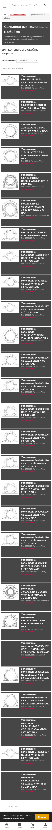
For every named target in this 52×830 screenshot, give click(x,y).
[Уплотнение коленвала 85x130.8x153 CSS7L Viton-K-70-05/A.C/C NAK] (10, 621)
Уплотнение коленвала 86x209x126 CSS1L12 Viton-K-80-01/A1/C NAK (35, 513)
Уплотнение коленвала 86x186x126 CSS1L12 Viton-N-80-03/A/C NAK (35, 411)
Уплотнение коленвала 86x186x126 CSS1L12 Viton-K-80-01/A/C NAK (35, 359)
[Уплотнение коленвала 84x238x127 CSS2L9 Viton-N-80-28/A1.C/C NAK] (10, 753)
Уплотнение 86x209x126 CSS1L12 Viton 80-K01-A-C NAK (34, 105)
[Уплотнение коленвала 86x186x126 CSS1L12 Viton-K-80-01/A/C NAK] (10, 360)
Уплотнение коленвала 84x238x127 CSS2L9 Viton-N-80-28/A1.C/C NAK (35, 753)
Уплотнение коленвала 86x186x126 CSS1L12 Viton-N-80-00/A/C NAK (35, 385)
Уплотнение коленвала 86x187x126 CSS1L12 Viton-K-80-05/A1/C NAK (35, 462)
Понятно (42, 817)
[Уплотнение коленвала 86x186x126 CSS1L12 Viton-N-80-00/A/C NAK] (10, 386)
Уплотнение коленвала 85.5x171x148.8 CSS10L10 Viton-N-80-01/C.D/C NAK (34, 780)
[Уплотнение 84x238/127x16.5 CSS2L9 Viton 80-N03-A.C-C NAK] (10, 80)
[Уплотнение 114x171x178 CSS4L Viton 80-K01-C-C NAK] (10, 131)
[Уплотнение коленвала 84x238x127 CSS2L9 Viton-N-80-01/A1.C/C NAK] (10, 256)
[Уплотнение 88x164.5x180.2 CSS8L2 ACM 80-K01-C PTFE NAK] (10, 181)
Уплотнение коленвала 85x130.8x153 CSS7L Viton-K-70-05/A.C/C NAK (33, 620)
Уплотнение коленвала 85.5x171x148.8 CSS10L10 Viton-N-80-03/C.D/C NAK (34, 726)
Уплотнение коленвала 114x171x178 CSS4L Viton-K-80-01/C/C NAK (34, 334)
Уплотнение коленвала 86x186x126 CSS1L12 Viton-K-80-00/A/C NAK (35, 436)
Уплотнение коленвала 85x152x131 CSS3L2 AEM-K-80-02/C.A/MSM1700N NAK (35, 699)
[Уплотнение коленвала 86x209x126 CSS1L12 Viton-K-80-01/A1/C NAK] (10, 514)
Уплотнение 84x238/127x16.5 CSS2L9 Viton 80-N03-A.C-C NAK (34, 81)
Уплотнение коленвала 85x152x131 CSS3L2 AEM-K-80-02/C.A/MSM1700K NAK (35, 673)
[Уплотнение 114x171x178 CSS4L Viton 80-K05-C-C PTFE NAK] (10, 156)
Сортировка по (9, 60)
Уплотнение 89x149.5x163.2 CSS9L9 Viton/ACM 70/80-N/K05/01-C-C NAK (32, 206)
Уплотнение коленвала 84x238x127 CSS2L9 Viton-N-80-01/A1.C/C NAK (35, 257)
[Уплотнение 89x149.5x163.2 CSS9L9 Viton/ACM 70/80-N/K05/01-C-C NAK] (10, 209)
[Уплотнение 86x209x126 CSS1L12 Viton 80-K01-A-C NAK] (10, 107)
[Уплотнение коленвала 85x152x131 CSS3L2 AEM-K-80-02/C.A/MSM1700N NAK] (10, 700)
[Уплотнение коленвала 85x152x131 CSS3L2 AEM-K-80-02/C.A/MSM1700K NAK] (10, 675)
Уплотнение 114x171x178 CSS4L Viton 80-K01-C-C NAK (34, 127)
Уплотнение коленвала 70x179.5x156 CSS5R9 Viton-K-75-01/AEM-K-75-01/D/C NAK (34, 591)
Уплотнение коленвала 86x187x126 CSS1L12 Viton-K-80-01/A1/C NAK (35, 488)
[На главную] (5, 14)
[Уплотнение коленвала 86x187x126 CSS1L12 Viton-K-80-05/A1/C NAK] (10, 463)
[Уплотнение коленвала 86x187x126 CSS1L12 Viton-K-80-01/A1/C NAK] (10, 488)
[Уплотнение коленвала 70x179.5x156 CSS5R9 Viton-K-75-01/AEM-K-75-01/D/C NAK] (10, 592)
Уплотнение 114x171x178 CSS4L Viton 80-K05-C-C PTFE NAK (35, 154)
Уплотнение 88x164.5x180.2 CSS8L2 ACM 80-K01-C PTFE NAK (34, 180)
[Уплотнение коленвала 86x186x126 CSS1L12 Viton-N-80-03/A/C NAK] (10, 411)
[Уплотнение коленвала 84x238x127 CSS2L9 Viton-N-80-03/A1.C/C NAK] (10, 282)
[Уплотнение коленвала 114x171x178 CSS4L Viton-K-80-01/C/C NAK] (10, 335)
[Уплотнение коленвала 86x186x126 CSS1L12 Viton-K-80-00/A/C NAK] (10, 437)
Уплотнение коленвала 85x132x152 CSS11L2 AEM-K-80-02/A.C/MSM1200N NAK (35, 648)
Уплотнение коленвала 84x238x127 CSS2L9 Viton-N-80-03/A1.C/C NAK (35, 282)
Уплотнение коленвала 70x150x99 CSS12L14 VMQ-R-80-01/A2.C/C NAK (34, 565)
